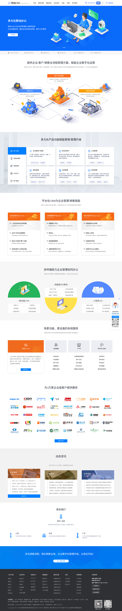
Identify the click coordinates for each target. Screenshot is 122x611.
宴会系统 (33, 590)
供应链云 (10, 593)
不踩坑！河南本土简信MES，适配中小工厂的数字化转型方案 (28, 483)
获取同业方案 (96, 589)
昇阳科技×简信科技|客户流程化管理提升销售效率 (98, 482)
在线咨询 (96, 585)
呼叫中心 (21, 581)
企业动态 (67, 578)
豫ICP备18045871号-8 (55, 607)
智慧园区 (33, 587)
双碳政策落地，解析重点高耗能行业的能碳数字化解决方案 (64, 488)
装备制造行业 (57, 578)
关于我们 (74, 3)
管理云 (9, 578)
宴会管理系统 (35, 599)
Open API (33, 578)
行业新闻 (67, 581)
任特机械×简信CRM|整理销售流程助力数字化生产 (99, 488)
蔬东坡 (52, 601)
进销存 (21, 584)
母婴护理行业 (57, 587)
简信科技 (46, 601)
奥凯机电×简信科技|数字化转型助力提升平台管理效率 (100, 485)
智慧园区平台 (27, 599)
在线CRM (64, 599)
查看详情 (25, 369)
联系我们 (79, 584)
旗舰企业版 (45, 587)
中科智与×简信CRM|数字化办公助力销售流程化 (98, 490)
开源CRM (44, 584)
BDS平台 (33, 581)
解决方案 (41, 3)
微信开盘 (20, 599)
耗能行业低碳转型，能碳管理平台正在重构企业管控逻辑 (63, 493)
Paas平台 (33, 584)
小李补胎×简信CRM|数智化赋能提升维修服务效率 (99, 493)
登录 (98, 3)
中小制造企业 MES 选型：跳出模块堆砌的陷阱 (61, 485)
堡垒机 (41, 601)
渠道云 (9, 584)
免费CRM (44, 581)
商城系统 (30, 601)
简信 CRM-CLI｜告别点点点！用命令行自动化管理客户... (27, 486)
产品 (34, 3)
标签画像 (21, 587)
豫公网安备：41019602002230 (16, 604)
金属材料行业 (57, 581)
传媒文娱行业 (57, 590)
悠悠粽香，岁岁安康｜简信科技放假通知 (22, 489)
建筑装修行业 (57, 593)
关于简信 (79, 578)
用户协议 (79, 593)
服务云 (9, 590)
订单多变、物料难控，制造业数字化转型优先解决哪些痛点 (64, 490)
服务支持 (48, 3)
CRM (15, 599)
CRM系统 (76, 599)
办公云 (9, 587)
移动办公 (21, 578)
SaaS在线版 (45, 590)
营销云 (9, 581)
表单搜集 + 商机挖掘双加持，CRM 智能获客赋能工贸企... (64, 482)
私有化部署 (22, 592)
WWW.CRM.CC (39, 607)
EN (102, 3)
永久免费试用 (61, 561)
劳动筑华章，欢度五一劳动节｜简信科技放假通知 (25, 491)
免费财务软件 (15, 601)
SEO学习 (82, 599)
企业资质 (79, 581)
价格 (68, 3)
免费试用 (110, 3)
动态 (63, 3)
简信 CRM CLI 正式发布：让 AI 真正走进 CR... (24, 481)
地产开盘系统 (44, 599)
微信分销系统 (23, 601)
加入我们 (79, 590)
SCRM (20, 590)
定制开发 (44, 578)
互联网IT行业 (57, 584)
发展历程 (79, 587)
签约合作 (67, 584)
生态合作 (56, 3)
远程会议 (36, 601)
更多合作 (61, 441)
